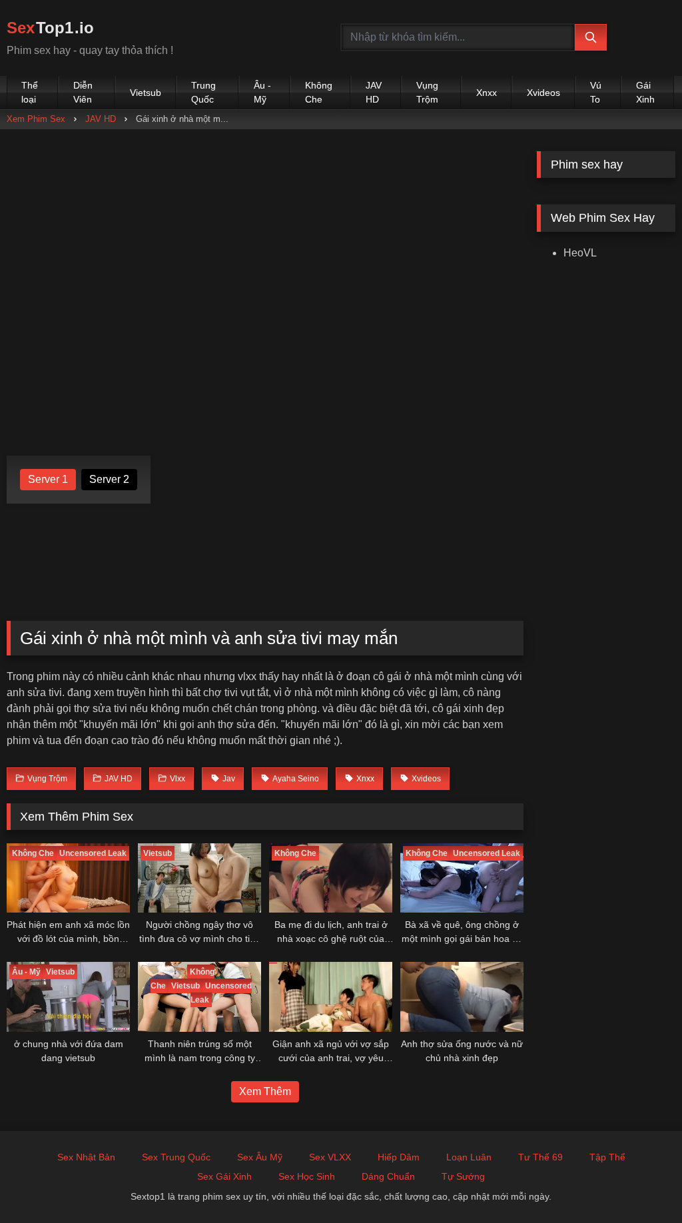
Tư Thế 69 (540, 1157)
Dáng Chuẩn (388, 1176)
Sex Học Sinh (306, 1176)
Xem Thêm (265, 1091)
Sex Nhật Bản (86, 1157)
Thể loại (29, 92)
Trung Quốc (203, 92)
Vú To (595, 92)
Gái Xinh (645, 92)
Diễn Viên (83, 92)
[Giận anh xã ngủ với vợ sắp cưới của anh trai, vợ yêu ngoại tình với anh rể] (330, 996)
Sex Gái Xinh (224, 1176)
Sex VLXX (330, 1157)
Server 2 (109, 479)
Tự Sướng (463, 1176)
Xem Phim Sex (36, 119)
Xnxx (486, 92)
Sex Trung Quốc (176, 1157)
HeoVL (580, 252)
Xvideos (543, 92)
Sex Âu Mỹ (259, 1157)
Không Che (318, 92)
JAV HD (374, 92)
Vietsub (145, 92)
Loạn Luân (469, 1157)
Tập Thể (607, 1157)
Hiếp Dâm (399, 1157)
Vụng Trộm (427, 92)
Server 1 (48, 479)
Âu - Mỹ (262, 92)
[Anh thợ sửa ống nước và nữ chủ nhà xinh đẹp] (461, 996)
